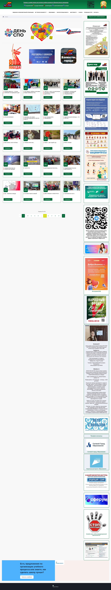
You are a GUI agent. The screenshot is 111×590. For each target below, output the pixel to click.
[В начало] (20, 216)
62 (34, 215)
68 (55, 215)
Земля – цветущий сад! (50, 142)
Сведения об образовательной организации (23, 12)
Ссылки (80, 12)
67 (51, 215)
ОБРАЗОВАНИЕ (52, 12)
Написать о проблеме (27, 577)
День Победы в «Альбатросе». (51, 193)
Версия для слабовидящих (97, 17)
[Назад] (23, 216)
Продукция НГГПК (88, 12)
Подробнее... (8, 97)
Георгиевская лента (69, 193)
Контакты (96, 12)
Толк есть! (27, 168)
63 (38, 215)
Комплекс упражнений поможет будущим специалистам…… (70, 93)
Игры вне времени (8, 117)
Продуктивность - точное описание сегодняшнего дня (11, 92)
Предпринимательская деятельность (70, 168)
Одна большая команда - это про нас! (72, 117)
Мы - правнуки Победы (10, 193)
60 (27, 215)
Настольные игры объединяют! (48, 117)
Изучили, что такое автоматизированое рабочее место (31, 118)
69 (58, 215)
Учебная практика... (29, 142)
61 (31, 215)
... (41, 215)
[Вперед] (63, 216)
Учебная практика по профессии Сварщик (9, 168)
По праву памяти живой (30, 193)
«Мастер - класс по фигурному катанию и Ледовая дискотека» (52, 93)
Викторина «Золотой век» (11, 142)
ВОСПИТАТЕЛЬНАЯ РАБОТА (62, 12)
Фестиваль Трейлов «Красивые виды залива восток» (32, 92)
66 (48, 215)
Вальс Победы (67, 142)
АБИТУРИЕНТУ (73, 12)
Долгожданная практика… (51, 168)
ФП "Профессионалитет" (41, 12)
